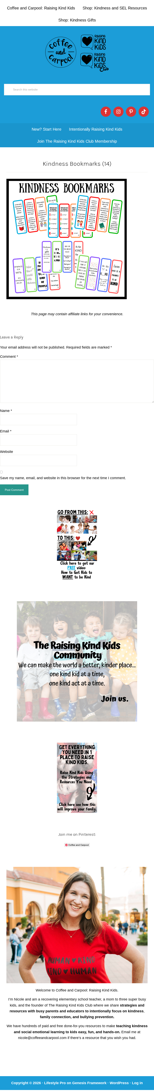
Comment (9, 357)
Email (5, 431)
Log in (137, 1083)
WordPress (119, 1083)
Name (6, 411)
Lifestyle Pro (55, 1083)
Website (6, 452)
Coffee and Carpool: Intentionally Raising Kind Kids (77, 52)
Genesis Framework (89, 1083)
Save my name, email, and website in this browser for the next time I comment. (63, 478)
